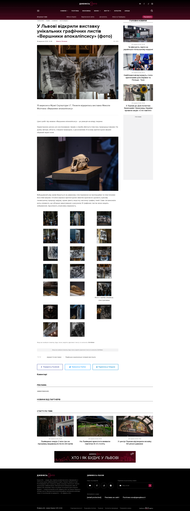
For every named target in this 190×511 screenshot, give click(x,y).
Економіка (86, 11)
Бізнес (96, 11)
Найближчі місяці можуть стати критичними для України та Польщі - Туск (138, 77)
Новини (63, 11)
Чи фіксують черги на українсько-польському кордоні (138, 48)
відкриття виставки (54, 357)
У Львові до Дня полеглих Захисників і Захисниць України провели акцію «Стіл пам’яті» (138, 108)
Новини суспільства (133, 87)
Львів (48, 21)
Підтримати (148, 17)
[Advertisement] (138, 148)
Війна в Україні (71, 17)
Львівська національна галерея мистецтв (80, 357)
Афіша (127, 11)
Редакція (100, 508)
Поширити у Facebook (51, 367)
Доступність (103, 17)
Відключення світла (87, 17)
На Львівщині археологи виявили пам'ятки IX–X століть (95, 442)
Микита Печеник (61, 41)
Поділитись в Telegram (106, 367)
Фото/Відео (64, 21)
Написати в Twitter (79, 367)
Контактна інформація (111, 508)
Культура (117, 11)
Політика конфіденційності (134, 497)
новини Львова (50, 508)
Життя (106, 11)
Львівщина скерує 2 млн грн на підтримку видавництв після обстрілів (55, 442)
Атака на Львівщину (118, 17)
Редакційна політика (90, 508)
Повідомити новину (125, 508)
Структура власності (76, 508)
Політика (75, 11)
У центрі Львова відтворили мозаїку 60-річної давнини (134, 442)
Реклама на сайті (112, 497)
